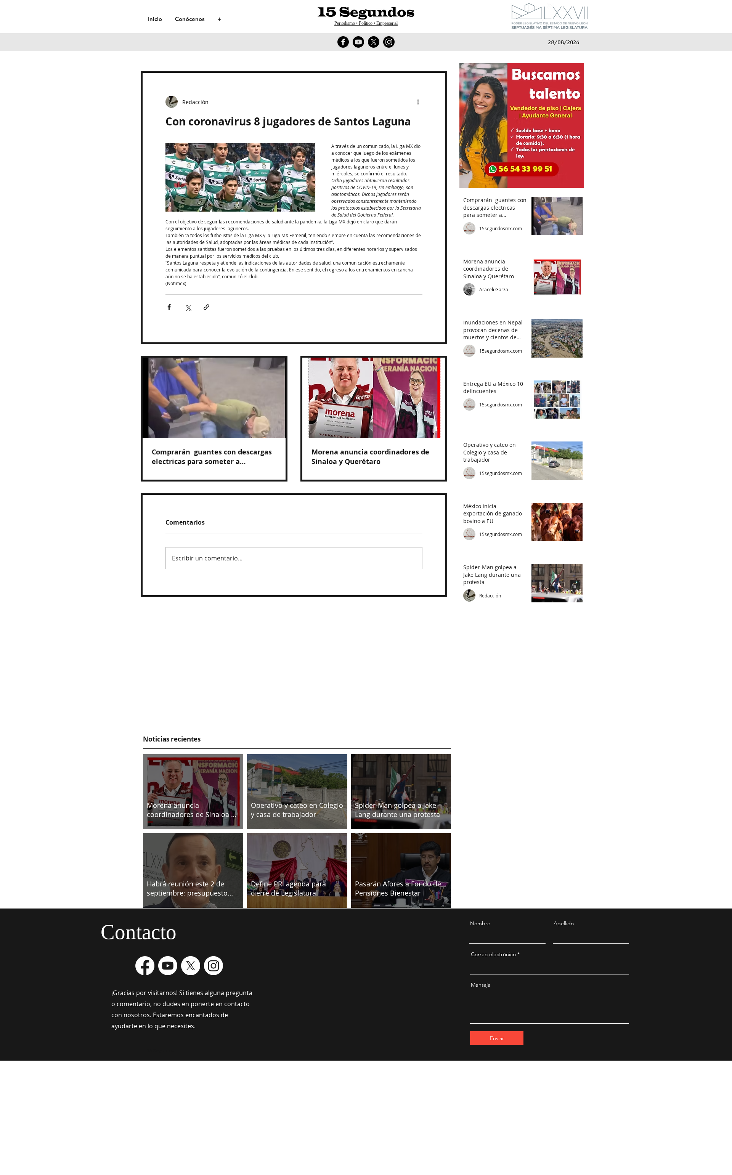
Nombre (480, 923)
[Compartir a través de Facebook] (169, 307)
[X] (373, 42)
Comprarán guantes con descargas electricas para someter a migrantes (212, 456)
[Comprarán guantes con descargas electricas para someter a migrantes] (214, 398)
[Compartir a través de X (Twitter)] (187, 307)
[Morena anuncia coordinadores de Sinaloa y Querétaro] (373, 398)
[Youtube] (358, 42)
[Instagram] (389, 42)
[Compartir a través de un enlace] (206, 307)
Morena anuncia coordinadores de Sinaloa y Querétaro (370, 456)
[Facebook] (343, 42)
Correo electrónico (493, 954)
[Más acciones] (417, 101)
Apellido (564, 923)
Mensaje (481, 984)
